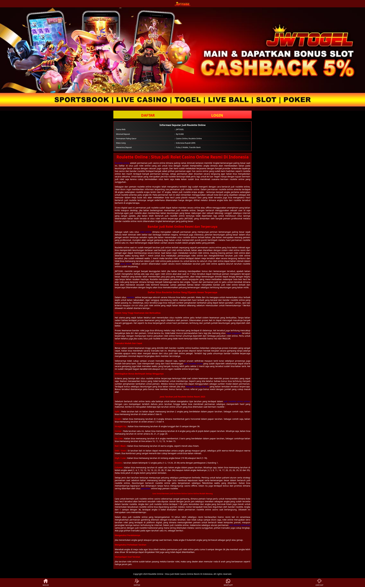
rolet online (145, 232)
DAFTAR (148, 115)
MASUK (46, 585)
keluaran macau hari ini (197, 386)
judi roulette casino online (237, 401)
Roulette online (122, 163)
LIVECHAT (319, 585)
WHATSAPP (228, 585)
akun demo (125, 263)
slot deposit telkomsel (239, 525)
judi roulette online (193, 363)
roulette (130, 297)
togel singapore (234, 333)
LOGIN (217, 115)
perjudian (145, 488)
